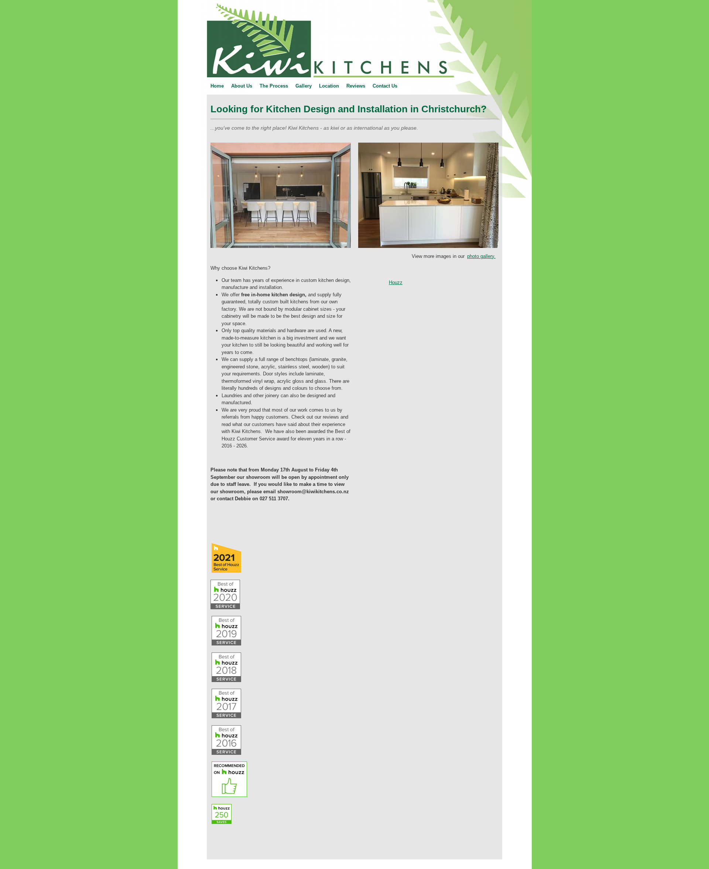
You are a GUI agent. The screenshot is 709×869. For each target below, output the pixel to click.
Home (217, 86)
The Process (274, 86)
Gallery (303, 86)
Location (329, 86)
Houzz (396, 282)
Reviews (355, 86)
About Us (241, 86)
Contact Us (385, 86)
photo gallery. (481, 256)
